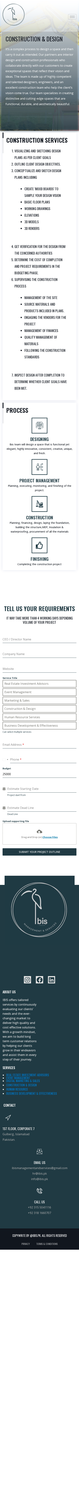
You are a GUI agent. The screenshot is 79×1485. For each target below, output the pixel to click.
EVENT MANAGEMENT (18, 1078)
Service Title (10, 678)
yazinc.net (3, 987)
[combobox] (5, 759)
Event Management (17, 692)
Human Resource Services (22, 717)
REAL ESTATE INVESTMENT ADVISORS (27, 1075)
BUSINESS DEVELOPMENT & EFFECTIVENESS (31, 1093)
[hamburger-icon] (72, 16)
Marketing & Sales (17, 700)
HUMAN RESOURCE (17, 1089)
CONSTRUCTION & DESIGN (21, 1085)
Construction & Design (20, 709)
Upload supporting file (16, 821)
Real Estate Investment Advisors (26, 684)
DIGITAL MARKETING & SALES (23, 1081)
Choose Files (50, 837)
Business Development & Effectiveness (31, 726)
